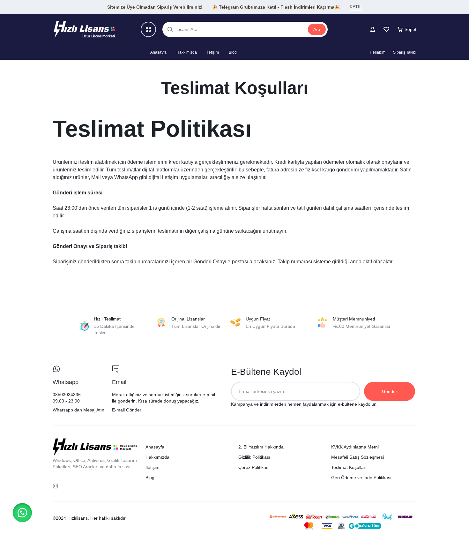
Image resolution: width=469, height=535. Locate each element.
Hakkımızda (186, 52)
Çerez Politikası (254, 467)
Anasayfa (158, 52)
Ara (316, 29)
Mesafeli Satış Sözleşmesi (357, 457)
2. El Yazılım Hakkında (261, 446)
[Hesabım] (372, 29)
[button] (22, 512)
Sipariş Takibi (404, 52)
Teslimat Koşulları (349, 467)
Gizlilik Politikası (254, 457)
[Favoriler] (386, 29)
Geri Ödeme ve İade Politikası (361, 477)
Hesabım (377, 52)
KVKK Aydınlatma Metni (355, 446)
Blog (233, 52)
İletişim (213, 52)
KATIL (356, 6)
